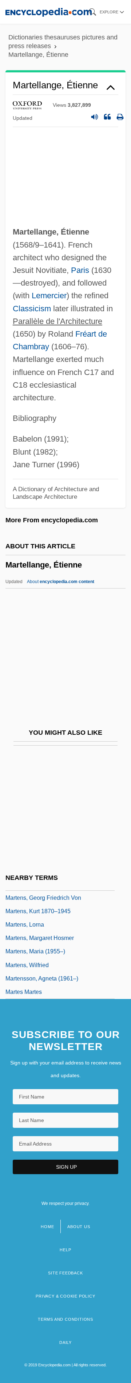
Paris (80, 270)
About (60, 581)
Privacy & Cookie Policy (65, 1296)
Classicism (32, 308)
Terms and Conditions (65, 1319)
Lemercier (49, 295)
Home (47, 1226)
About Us (78, 1226)
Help (65, 1250)
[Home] (48, 11)
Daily (65, 1342)
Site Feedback (65, 1273)
